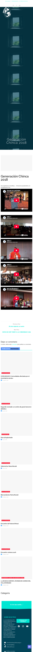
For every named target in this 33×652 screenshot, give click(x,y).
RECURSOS (7, 1)
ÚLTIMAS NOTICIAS (23, 1)
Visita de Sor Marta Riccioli (9, 466)
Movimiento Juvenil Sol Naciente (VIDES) (13, 577)
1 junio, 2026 (4, 439)
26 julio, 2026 (4, 411)
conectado (14, 344)
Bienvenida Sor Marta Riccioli (9, 495)
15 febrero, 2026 (5, 554)
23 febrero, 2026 (5, 497)
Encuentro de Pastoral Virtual (9, 523)
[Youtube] (19, 5)
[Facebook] (13, 5)
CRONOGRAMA (15, 1)
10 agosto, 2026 (5, 380)
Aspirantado (5, 434)
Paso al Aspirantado (7, 437)
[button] (29, 647)
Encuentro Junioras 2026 (8, 552)
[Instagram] (16, 5)
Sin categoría (6, 373)
